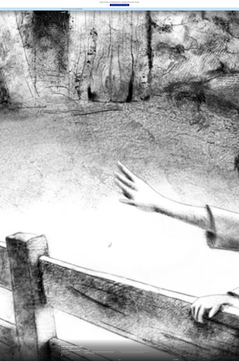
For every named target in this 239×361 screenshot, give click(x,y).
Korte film (67, 353)
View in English (79, 8)
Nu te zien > (141, 352)
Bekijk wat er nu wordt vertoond (119, 5)
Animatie (63, 353)
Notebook (160, 12)
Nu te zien (154, 12)
